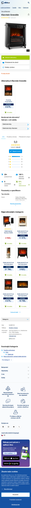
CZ (4, 435)
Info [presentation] (3, 137)
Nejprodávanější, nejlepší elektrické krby (15, 356)
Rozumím (15, 494)
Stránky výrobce (9, 67)
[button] (15, 367)
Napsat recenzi (16, 151)
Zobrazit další (14, 312)
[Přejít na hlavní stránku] (5, 2)
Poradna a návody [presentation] (12, 137)
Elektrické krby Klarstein (10, 128)
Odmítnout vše (15, 504)
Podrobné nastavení (15, 500)
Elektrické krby (7, 124)
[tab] (3, 137)
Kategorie (5, 319)
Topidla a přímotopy (9, 350)
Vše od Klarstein (5, 11)
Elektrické (25, 7)
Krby (20, 7)
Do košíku (9, 112)
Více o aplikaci (8, 453)
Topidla (14, 7)
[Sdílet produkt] (28, 14)
